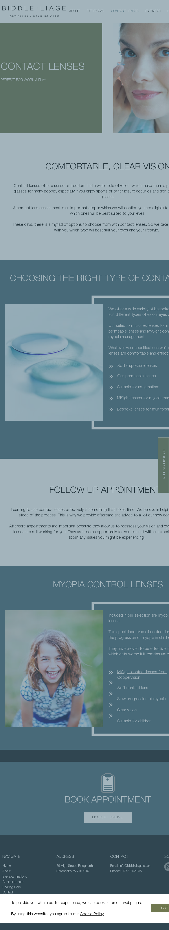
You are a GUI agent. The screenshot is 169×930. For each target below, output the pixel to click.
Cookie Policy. (92, 914)
